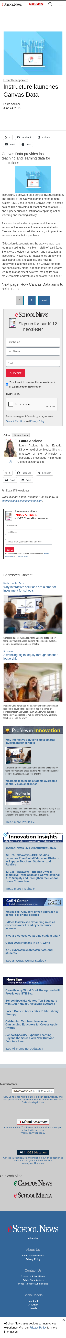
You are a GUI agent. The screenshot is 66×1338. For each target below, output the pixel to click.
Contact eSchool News (33, 1276)
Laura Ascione (30, 441)
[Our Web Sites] (33, 1183)
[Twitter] (11, 461)
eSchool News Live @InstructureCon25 (30, 848)
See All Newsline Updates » (24, 1048)
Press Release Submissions (33, 1283)
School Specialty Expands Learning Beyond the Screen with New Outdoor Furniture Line (29, 1038)
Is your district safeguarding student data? (32, 935)
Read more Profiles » (20, 822)
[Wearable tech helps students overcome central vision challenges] (18, 803)
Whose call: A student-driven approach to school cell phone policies (31, 913)
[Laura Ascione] (10, 456)
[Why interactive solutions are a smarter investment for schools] (33, 633)
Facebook (33, 1301)
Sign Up (10, 550)
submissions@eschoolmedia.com (22, 500)
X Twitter (33, 1304)
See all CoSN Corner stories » (26, 960)
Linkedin (33, 1308)
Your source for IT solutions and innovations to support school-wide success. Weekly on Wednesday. (33, 1130)
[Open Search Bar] (50, 4)
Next (44, 300)
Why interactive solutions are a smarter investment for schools (29, 588)
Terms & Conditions (15, 421)
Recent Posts (21, 435)
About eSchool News (33, 1255)
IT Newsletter (21, 490)
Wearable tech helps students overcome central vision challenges (31, 782)
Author (7, 435)
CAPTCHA (13, 394)
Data (9, 490)
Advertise (33, 1238)
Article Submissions (33, 1280)
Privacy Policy (37, 421)
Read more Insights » (20, 888)
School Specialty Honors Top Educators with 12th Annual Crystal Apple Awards (31, 1002)
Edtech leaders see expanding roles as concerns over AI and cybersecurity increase (30, 925)
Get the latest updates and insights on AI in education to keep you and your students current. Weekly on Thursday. (33, 1161)
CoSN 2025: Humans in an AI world (27, 942)
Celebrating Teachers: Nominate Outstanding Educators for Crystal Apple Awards (31, 1024)
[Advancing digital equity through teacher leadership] (33, 701)
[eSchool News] (12, 4)
